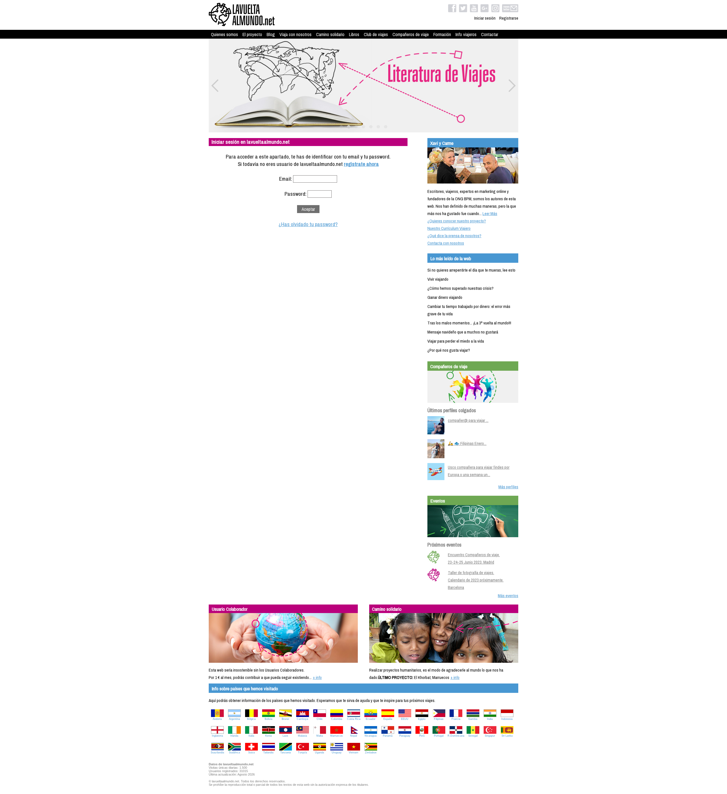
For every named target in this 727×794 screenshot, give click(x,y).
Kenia (268, 735)
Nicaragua (371, 735)
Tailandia (268, 752)
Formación (442, 34)
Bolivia (268, 719)
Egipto (421, 719)
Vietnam (353, 752)
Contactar (489, 34)
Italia (251, 735)
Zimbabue (371, 752)
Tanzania (285, 752)
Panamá (387, 735)
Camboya (302, 719)
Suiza (251, 752)
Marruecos (336, 735)
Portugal (439, 735)
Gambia (472, 719)
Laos (285, 735)
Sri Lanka (507, 735)
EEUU (404, 719)
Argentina (234, 719)
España (387, 719)
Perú (422, 735)
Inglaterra (217, 735)
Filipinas (439, 719)
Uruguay (337, 752)
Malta (319, 735)
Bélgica (251, 719)
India (490, 719)
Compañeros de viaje (410, 34)
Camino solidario (330, 34)
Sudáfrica (234, 752)
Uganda (319, 752)
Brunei (285, 719)
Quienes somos (224, 34)
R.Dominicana (456, 735)
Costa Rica (353, 719)
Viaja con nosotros (295, 34)
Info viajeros (466, 34)
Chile (320, 719)
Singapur (490, 735)
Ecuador (370, 719)
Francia (456, 719)
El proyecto (252, 34)
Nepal (353, 735)
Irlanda (234, 735)
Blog (271, 34)
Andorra (217, 719)
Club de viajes (376, 34)
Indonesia (507, 719)
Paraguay (404, 735)
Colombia (336, 719)
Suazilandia (217, 752)
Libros (354, 34)
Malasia (302, 735)
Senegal (473, 735)
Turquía (302, 752)
